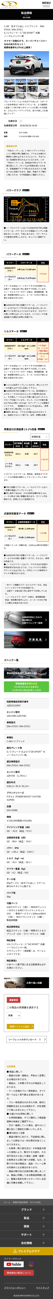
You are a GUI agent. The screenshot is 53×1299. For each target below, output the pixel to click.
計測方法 (36, 436)
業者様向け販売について (19, 1272)
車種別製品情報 (20, 1202)
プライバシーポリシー (15, 1287)
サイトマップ (42, 1287)
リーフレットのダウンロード (22, 1039)
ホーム (7, 1202)
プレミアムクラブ (29, 1251)
